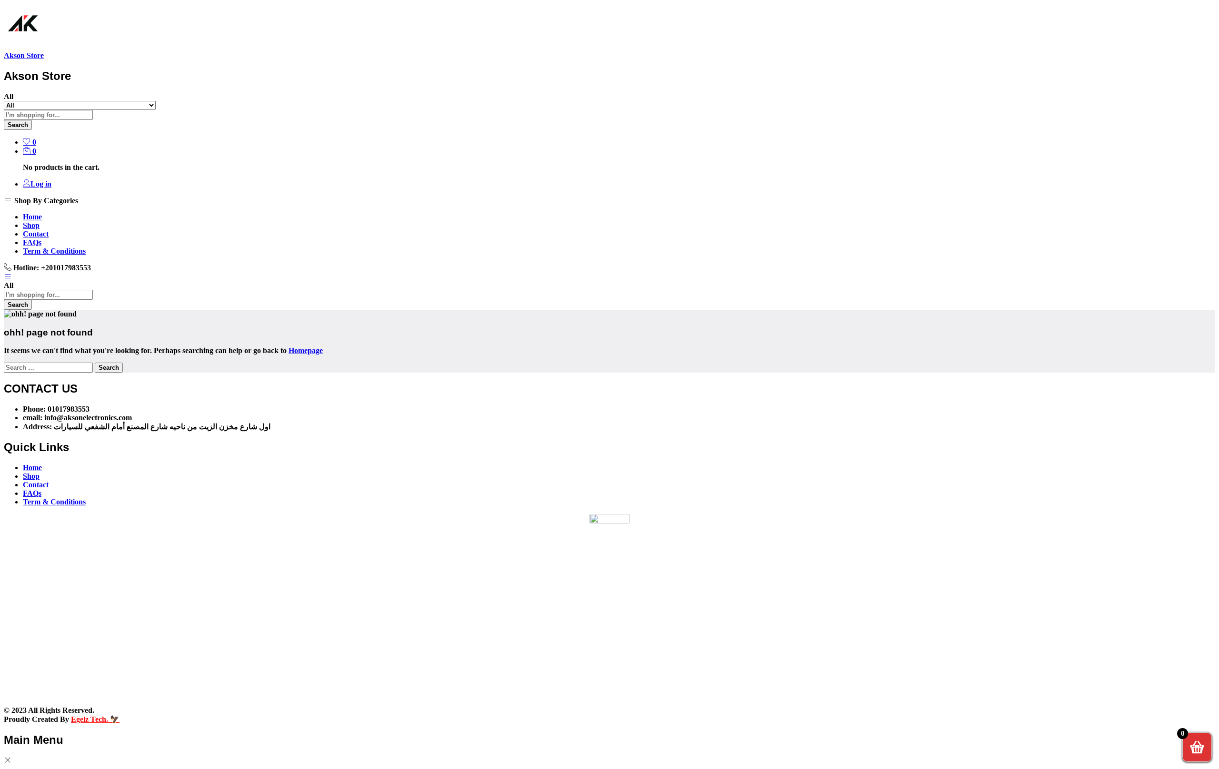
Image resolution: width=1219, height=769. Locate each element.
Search (18, 124)
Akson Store (24, 55)
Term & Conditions (54, 251)
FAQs (32, 242)
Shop (31, 225)
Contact (36, 234)
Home (32, 217)
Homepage (306, 350)
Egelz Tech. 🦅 (95, 719)
